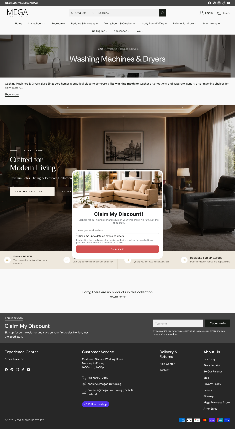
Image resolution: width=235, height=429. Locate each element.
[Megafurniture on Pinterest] (214, 3)
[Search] (162, 12)
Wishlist (164, 370)
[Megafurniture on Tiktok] (224, 3)
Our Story (210, 359)
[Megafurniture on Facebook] (209, 3)
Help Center (167, 364)
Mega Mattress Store (217, 402)
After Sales (210, 408)
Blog (206, 378)
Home (100, 48)
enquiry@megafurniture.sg (104, 384)
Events (208, 390)
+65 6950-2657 (98, 378)
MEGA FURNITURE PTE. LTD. (29, 420)
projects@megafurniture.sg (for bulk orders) (110, 392)
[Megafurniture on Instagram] (219, 3)
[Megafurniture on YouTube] (228, 3)
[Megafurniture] (17, 13)
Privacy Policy (212, 384)
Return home (117, 296)
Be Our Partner (213, 371)
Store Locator (212, 365)
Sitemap (209, 396)
